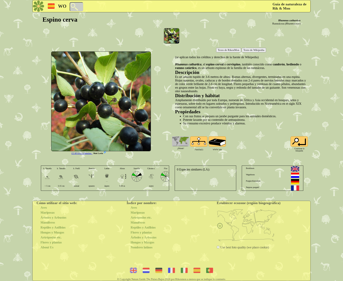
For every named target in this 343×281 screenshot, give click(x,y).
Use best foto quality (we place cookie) (244, 247)
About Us (46, 247)
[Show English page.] (295, 169)
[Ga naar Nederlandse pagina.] (295, 175)
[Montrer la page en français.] (295, 188)
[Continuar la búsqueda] (299, 141)
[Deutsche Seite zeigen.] (295, 181)
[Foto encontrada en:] (105, 152)
